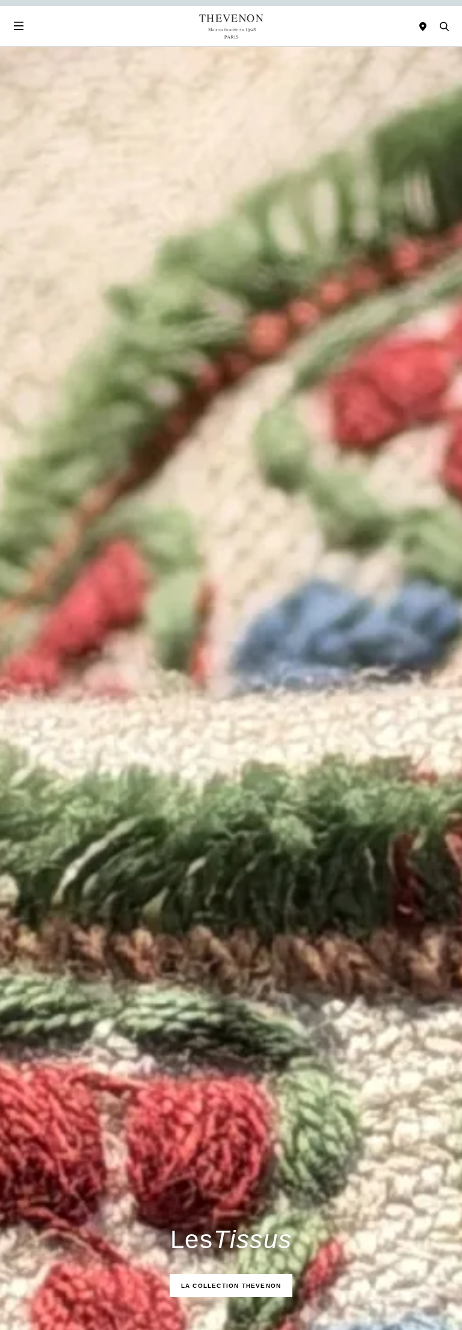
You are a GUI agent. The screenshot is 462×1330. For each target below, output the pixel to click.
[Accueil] (231, 26)
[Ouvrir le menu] (18, 26)
